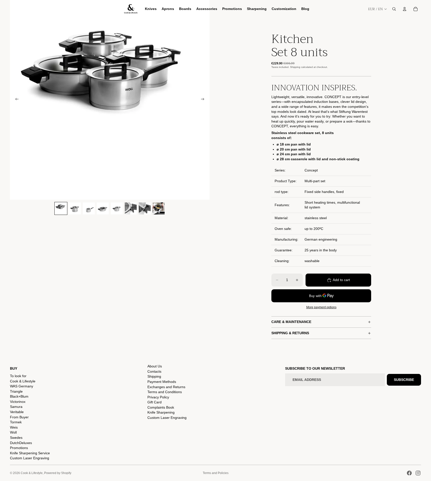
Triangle (16, 391)
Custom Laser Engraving (29, 458)
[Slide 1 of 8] (61, 208)
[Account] (404, 8)
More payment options (321, 307)
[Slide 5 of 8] (117, 208)
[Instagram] (418, 473)
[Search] (394, 8)
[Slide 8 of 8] (159, 208)
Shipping (154, 376)
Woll (13, 432)
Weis (14, 427)
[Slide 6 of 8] (131, 208)
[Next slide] (204, 99)
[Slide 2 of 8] (75, 208)
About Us (154, 366)
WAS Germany (21, 386)
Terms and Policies (215, 473)
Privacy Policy (158, 397)
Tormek (16, 422)
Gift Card (154, 402)
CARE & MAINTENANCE (291, 322)
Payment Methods (161, 382)
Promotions (19, 448)
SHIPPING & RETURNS (290, 333)
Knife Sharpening (161, 412)
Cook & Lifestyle (22, 381)
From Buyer (19, 417)
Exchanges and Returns (166, 387)
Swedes (16, 438)
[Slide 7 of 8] (145, 208)
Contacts (154, 371)
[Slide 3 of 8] (89, 208)
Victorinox (17, 402)
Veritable (17, 412)
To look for (18, 376)
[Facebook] (409, 473)
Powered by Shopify (57, 473)
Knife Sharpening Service (30, 453)
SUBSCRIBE (404, 380)
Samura (16, 407)
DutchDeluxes (21, 443)
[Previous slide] (15, 99)
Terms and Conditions (164, 392)
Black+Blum (19, 396)
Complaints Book (160, 407)
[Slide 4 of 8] (103, 208)
